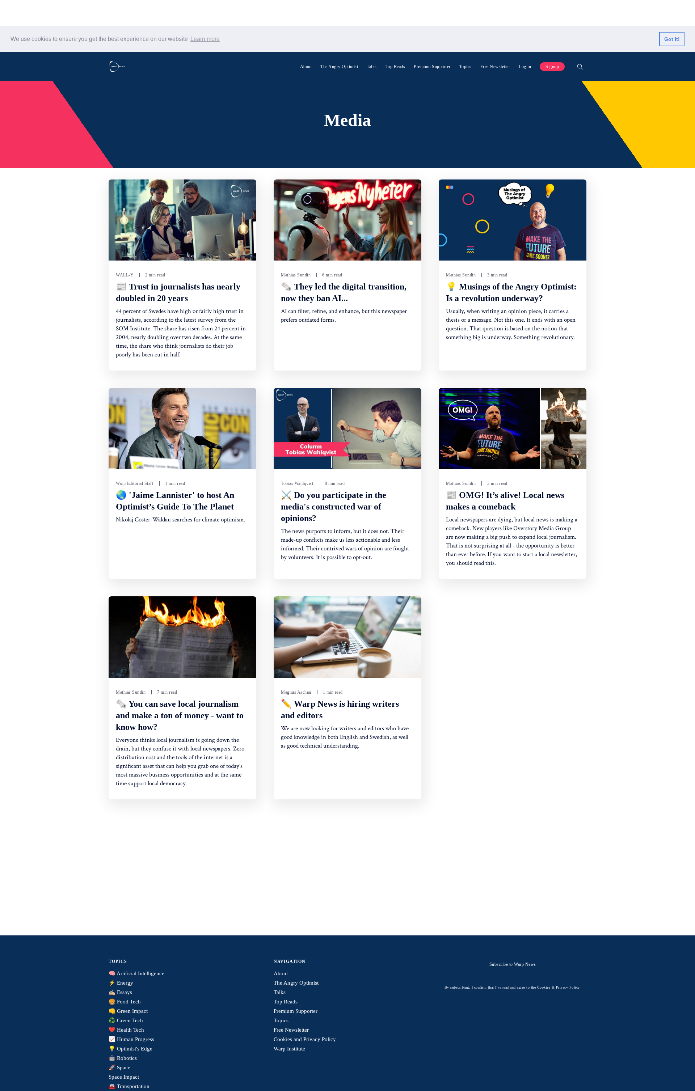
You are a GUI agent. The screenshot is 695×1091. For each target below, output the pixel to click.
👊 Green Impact (128, 1011)
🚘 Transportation (129, 1086)
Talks (372, 66)
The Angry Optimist (339, 66)
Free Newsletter (495, 66)
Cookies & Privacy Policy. (559, 987)
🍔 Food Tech (125, 1002)
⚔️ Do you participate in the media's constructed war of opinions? (333, 506)
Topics (465, 66)
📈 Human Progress (131, 1039)
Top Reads (395, 66)
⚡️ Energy (121, 983)
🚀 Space (119, 1067)
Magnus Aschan (296, 692)
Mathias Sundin (296, 275)
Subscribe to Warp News (512, 964)
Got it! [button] (672, 39)
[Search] (579, 66)
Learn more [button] (205, 39)
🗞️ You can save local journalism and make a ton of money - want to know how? (180, 715)
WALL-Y (125, 275)
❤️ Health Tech (126, 1030)
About (306, 66)
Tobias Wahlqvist (297, 483)
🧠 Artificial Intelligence (136, 973)
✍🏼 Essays (120, 992)
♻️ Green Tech (126, 1020)
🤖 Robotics (123, 1058)
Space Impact (124, 1077)
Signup (552, 66)
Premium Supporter (432, 66)
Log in (525, 66)
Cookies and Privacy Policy (305, 1039)
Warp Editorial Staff (134, 483)
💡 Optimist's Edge (130, 1049)
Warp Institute (289, 1049)
